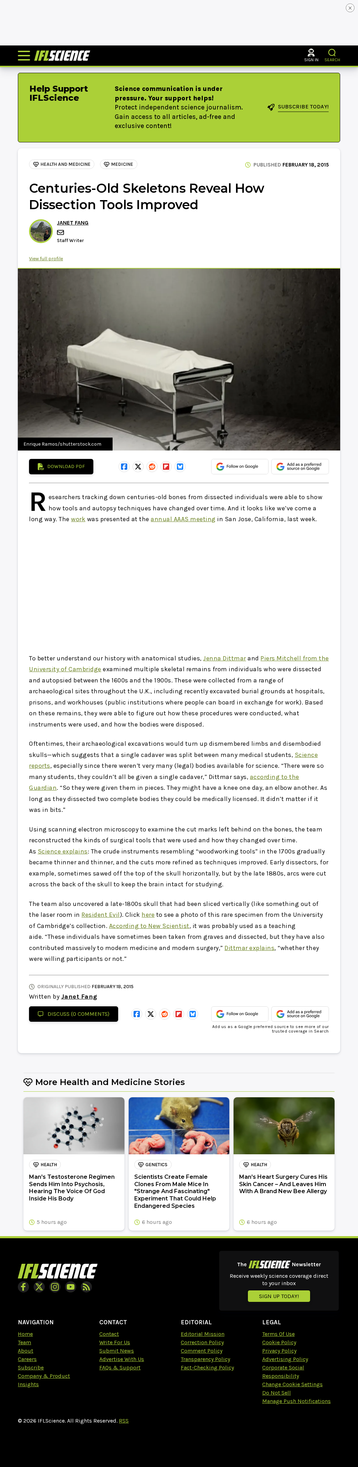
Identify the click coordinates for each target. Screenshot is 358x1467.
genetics (156, 1164)
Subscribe (31, 1367)
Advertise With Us (121, 1359)
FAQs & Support (120, 1367)
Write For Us (114, 1342)
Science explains (63, 851)
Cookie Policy (279, 1342)
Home (25, 1334)
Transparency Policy (205, 1359)
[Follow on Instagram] (54, 1286)
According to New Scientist (149, 926)
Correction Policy (202, 1342)
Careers (27, 1359)
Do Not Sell (276, 1392)
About (25, 1350)
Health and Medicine (66, 164)
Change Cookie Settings (292, 1384)
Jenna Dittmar (224, 658)
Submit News (116, 1350)
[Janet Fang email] (61, 232)
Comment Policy (201, 1350)
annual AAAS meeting (183, 519)
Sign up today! (279, 1296)
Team (24, 1342)
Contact (109, 1334)
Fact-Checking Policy (207, 1367)
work (78, 519)
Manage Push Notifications (296, 1401)
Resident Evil (100, 915)
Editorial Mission (202, 1334)
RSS (124, 1420)
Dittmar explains (249, 948)
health (49, 1164)
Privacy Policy (279, 1350)
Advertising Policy (285, 1359)
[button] (332, 53)
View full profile (46, 259)
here (148, 915)
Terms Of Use (278, 1334)
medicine (122, 164)
